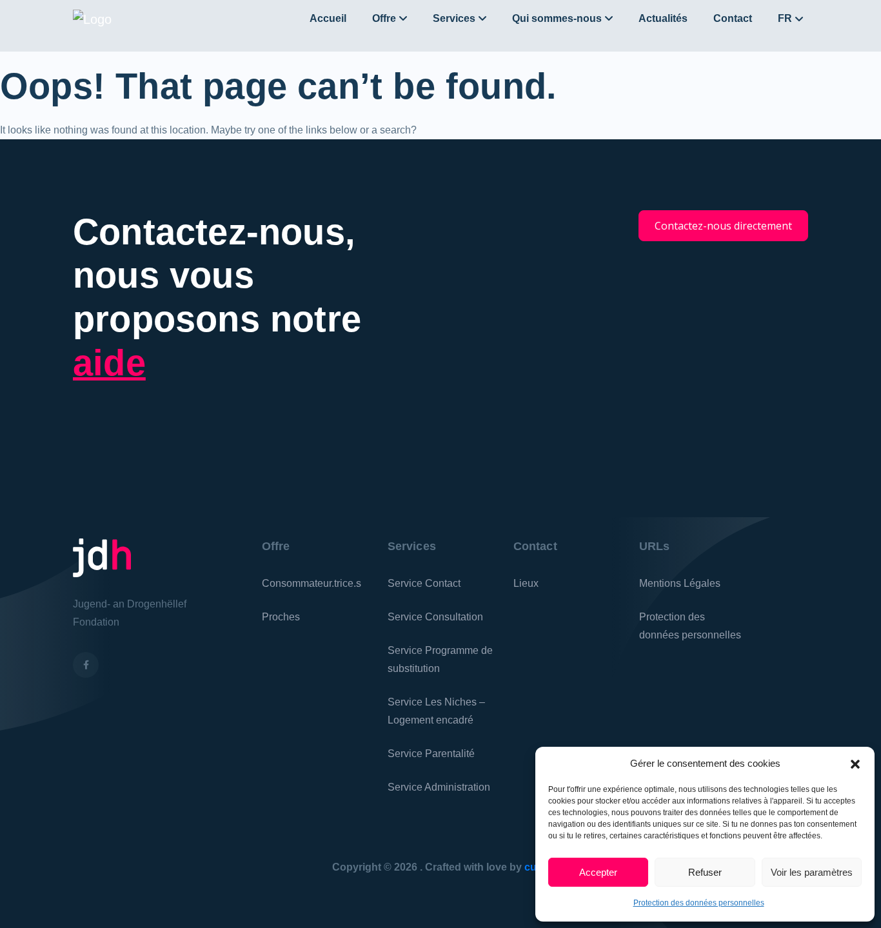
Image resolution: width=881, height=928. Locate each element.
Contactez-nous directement (723, 226)
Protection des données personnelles (698, 902)
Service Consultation (435, 616)
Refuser (705, 872)
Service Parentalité (431, 753)
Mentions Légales (679, 583)
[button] (855, 763)
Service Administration (439, 787)
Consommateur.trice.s (311, 583)
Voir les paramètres (812, 872)
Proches (281, 616)
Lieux (526, 583)
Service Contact (424, 583)
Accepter (598, 872)
